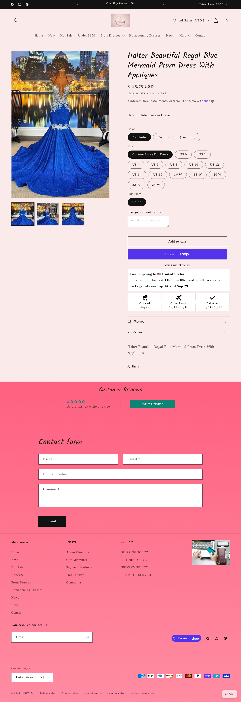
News (15, 597)
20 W (218, 174)
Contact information (142, 692)
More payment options (177, 264)
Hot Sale (17, 567)
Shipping (133, 92)
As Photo (139, 137)
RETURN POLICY (134, 560)
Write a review (152, 403)
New (14, 560)
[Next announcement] (163, 4)
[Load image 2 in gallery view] (48, 214)
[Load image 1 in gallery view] (22, 214)
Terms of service (92, 692)
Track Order (75, 575)
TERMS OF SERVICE (136, 575)
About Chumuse (77, 552)
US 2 (202, 154)
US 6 (155, 164)
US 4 (136, 164)
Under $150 (19, 575)
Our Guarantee (77, 560)
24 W (156, 184)
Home (15, 552)
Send (52, 521)
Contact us (74, 582)
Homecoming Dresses (27, 590)
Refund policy (48, 692)
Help (14, 605)
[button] (16, 21)
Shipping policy (116, 692)
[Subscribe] (87, 637)
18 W (198, 174)
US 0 (183, 154)
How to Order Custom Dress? (149, 115)
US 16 (157, 174)
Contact (17, 612)
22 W (136, 184)
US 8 (174, 164)
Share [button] (135, 366)
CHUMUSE (27, 693)
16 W (178, 174)
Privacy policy (70, 692)
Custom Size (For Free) (150, 154)
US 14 (137, 174)
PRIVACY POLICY (134, 567)
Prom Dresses (21, 582)
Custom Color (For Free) (177, 137)
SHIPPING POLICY (135, 552)
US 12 (214, 164)
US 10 (193, 164)
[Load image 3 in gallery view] (73, 214)
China (136, 202)
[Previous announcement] (77, 4)
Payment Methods (79, 567)
